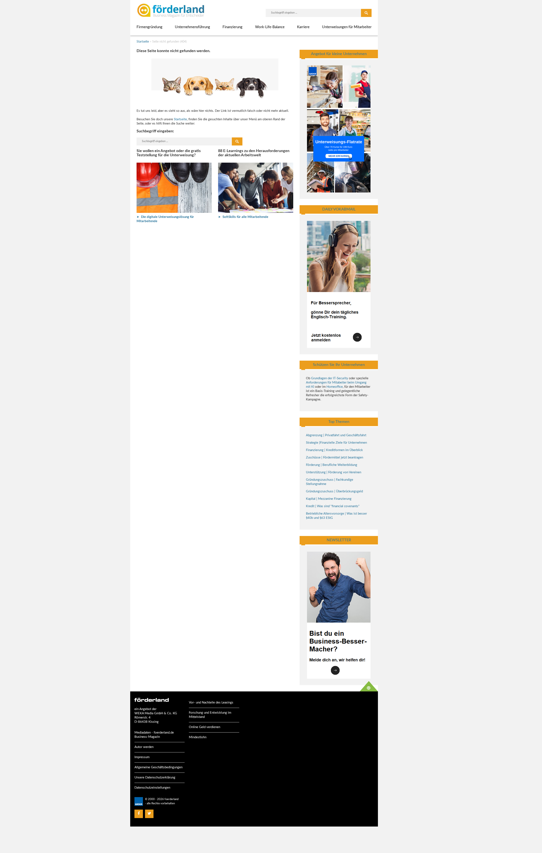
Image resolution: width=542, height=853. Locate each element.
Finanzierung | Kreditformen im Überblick (334, 450)
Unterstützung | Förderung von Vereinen (333, 472)
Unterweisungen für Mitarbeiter (347, 27)
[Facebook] (139, 813)
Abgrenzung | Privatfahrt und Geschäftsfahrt (336, 435)
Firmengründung (149, 27)
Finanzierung (232, 27)
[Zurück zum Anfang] (369, 686)
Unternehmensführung (192, 27)
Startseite (143, 41)
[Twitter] (149, 813)
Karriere (303, 27)
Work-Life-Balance (270, 27)
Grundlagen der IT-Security (329, 378)
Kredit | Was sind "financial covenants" (332, 506)
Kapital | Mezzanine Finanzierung (328, 498)
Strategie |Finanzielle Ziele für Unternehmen (336, 442)
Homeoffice (334, 386)
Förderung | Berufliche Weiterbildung (331, 465)
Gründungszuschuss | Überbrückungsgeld (334, 491)
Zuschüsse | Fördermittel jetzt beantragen (334, 457)
